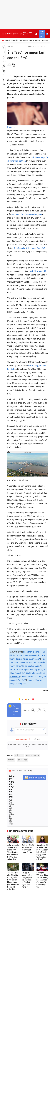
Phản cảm (19, 755)
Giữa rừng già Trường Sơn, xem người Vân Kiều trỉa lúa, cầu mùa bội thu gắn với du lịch (13, 852)
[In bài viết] (3, 84)
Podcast (9, 34)
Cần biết (24, 34)
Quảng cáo (30, 34)
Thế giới (31, 40)
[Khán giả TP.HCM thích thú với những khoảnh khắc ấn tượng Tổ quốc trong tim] (42, 867)
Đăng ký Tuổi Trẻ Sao (42, 34)
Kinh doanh (45, 40)
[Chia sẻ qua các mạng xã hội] (44, 710)
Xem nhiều (14, 40)
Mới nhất (8, 40)
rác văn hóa (22, 760)
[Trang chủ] (3, 40)
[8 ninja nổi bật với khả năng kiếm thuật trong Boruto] (28, 839)
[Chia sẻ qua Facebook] (33, 710)
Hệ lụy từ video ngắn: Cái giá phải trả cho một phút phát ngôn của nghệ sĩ (27, 880)
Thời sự (25, 40)
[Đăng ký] (34, 777)
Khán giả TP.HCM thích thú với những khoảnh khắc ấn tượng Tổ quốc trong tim (42, 880)
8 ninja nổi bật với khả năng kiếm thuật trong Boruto (28, 848)
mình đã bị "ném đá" (38, 271)
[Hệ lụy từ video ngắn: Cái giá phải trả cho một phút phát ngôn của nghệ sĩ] (28, 867)
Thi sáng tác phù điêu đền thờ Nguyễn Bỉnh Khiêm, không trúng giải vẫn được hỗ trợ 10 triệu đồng (13, 881)
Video (20, 40)
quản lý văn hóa (32, 755)
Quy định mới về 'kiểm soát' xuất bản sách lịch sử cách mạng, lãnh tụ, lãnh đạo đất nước (42, 852)
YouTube (17, 34)
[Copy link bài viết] (39, 710)
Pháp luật (38, 40)
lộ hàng (11, 760)
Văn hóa (10, 46)
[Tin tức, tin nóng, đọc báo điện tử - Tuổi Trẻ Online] (3, 33)
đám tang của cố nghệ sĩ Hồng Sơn (26, 214)
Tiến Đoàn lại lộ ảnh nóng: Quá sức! (29, 248)
